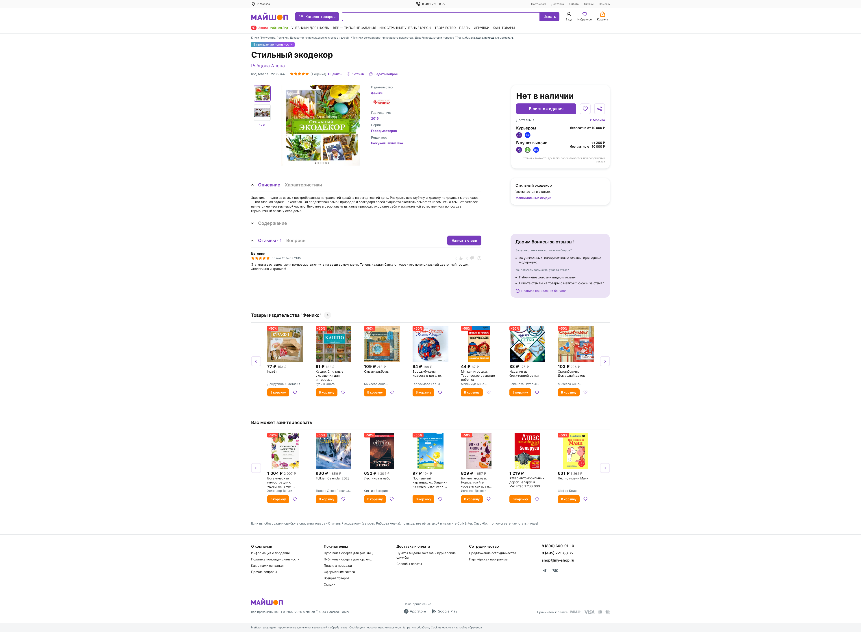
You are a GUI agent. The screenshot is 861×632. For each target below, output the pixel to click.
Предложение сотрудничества (492, 553)
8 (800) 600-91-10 (558, 546)
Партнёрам (538, 4)
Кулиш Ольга (325, 384)
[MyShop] (267, 604)
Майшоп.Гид (279, 28)
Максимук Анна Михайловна (472, 384)
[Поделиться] (599, 108)
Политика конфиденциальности (275, 559)
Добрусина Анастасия (283, 384)
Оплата (574, 4)
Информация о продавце (270, 553)
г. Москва (597, 120)
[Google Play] (444, 611)
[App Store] (415, 611)
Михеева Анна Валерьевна (374, 384)
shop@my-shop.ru (558, 560)
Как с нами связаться (268, 565)
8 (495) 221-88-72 (433, 4)
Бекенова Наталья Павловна (523, 384)
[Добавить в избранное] (585, 108)
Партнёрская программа (488, 559)
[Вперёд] (605, 361)
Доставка (557, 4)
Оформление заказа (339, 572)
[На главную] (269, 17)
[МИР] (575, 611)
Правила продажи (338, 565)
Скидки (589, 4)
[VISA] (589, 612)
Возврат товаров (337, 578)
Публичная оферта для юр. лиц (348, 559)
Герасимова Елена (426, 384)
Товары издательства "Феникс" (286, 315)
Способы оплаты (409, 564)
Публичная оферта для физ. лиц (348, 553)
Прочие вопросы (264, 572)
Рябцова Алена (268, 65)
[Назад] (256, 361)
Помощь (604, 4)
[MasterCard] (600, 612)
